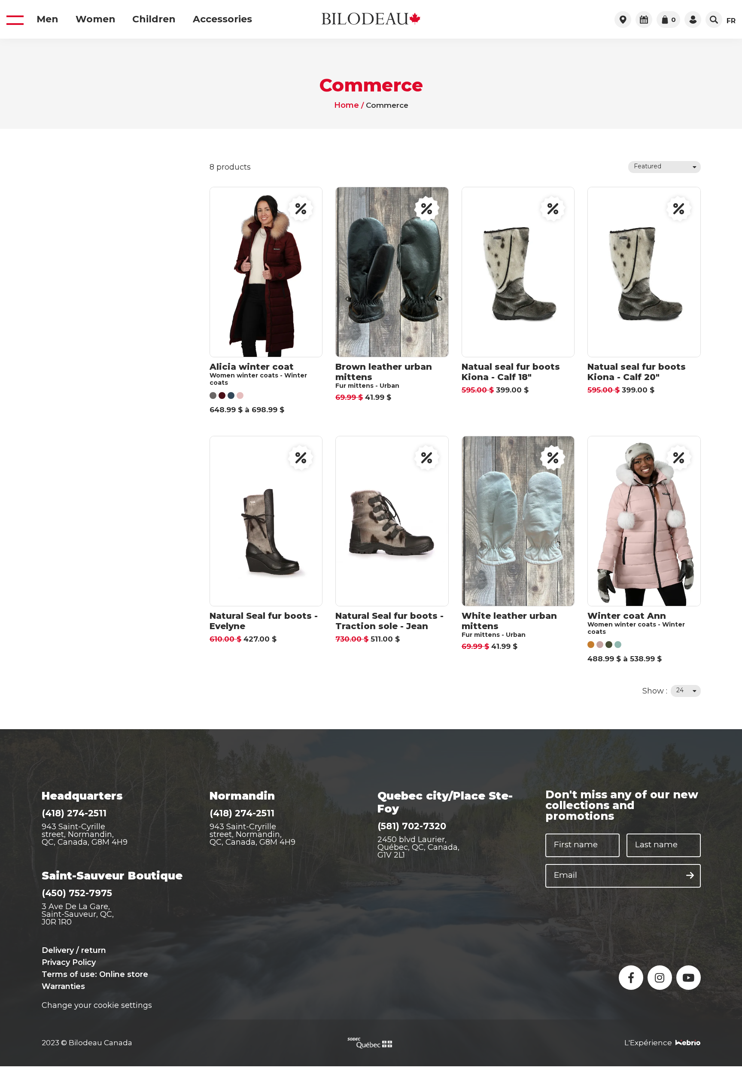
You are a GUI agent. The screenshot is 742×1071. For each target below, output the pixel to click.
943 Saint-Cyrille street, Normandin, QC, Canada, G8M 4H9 (85, 834)
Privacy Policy (69, 962)
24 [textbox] (680, 690)
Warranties (63, 986)
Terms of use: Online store (95, 974)
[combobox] (664, 167)
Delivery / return (74, 950)
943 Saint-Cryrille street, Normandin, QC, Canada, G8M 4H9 (252, 834)
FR (731, 21)
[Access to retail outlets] (622, 19)
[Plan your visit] (644, 19)
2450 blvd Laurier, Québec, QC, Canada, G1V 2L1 (418, 847)
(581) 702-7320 (411, 826)
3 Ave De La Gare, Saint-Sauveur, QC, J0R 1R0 (78, 914)
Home (346, 105)
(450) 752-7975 (77, 893)
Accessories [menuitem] (222, 19)
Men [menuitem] (47, 19)
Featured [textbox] (647, 166)
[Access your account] (692, 19)
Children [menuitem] (154, 19)
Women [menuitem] (96, 19)
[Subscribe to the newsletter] (690, 875)
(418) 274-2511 (74, 813)
